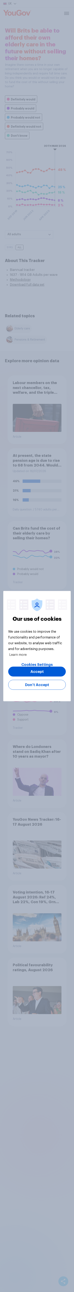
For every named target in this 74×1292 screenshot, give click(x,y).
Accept (37, 671)
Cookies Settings (37, 664)
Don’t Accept (37, 685)
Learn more (18, 654)
